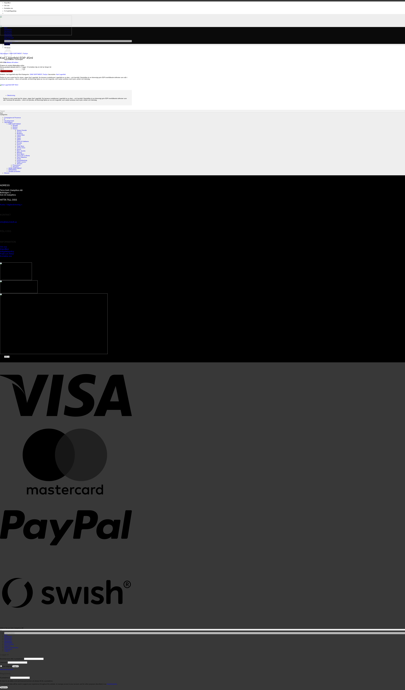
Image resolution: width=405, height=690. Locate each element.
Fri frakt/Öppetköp (10, 11)
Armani (19, 132)
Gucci (19, 144)
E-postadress (5, 678)
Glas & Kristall (9, 38)
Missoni (19, 152)
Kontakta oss (8, 8)
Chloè (19, 136)
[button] (7, 44)
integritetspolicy (112, 684)
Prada (19, 159)
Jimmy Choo (21, 148)
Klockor (15, 127)
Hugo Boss (20, 146)
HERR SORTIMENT (15, 168)
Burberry (20, 133)
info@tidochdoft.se (8, 222)
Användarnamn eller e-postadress (12, 659)
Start (5, 28)
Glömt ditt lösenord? (7, 669)
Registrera (4, 687)
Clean (19, 138)
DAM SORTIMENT (15, 53)
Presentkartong (22, 160)
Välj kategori (4, 53)
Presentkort (8, 43)
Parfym (25, 53)
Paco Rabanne (22, 157)
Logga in (15, 666)
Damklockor (8, 29)
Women (6, 173)
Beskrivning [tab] (11, 95)
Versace (19, 163)
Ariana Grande (22, 130)
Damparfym (8, 33)
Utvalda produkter (14, 171)
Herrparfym (8, 34)
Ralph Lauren (21, 162)
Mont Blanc (20, 154)
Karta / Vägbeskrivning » (11, 204)
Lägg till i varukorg (6, 71)
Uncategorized (9, 121)
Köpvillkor (7, 3)
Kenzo (19, 149)
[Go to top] (1, 630)
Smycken (7, 39)
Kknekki (15, 125)
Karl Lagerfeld (61, 74)
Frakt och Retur (7, 254)
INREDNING (8, 36)
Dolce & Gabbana (23, 141)
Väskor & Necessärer (11, 647)
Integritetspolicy (7, 251)
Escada (19, 143)
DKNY (19, 140)
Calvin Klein (21, 135)
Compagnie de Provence (12, 117)
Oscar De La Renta (23, 155)
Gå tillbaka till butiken (11, 62)
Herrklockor (8, 31)
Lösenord (3, 662)
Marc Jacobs (21, 151)
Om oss (6, 5)
